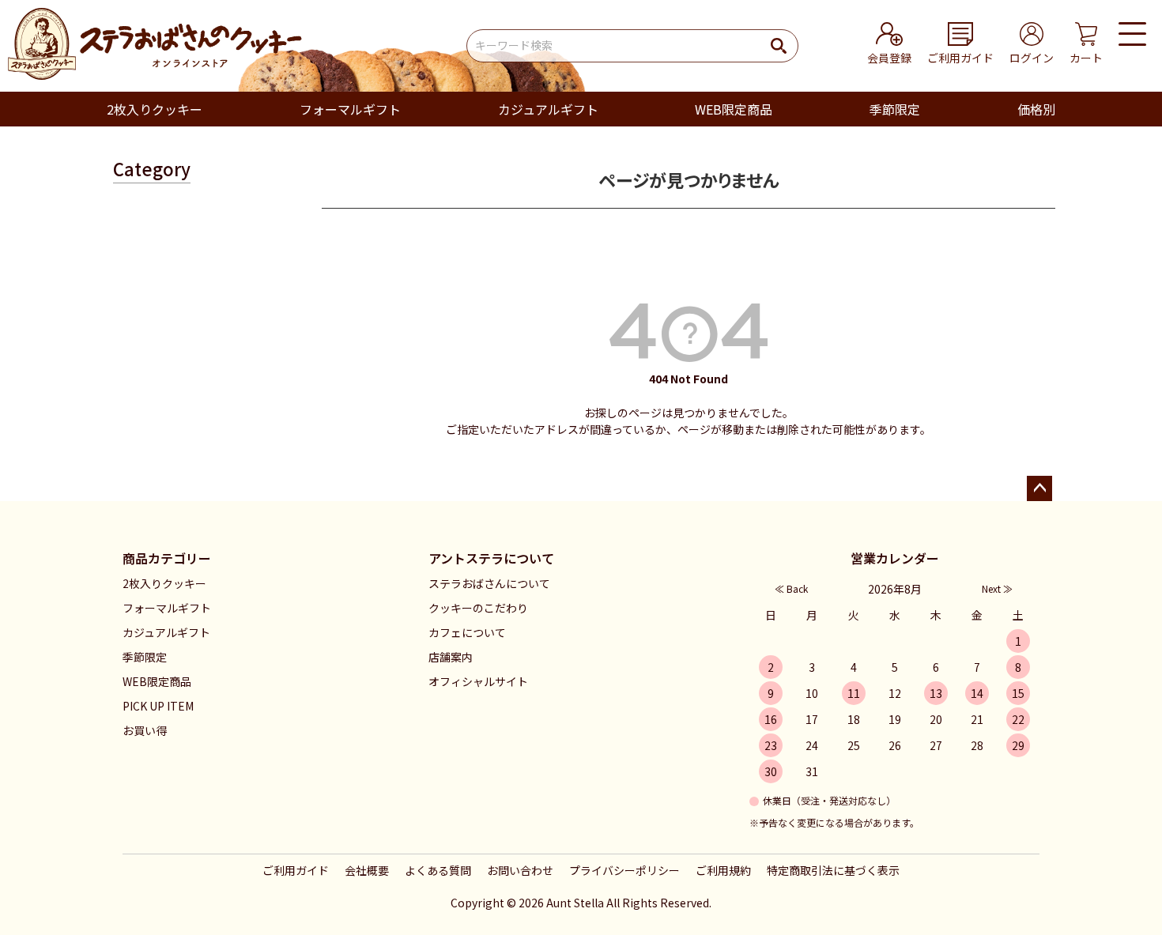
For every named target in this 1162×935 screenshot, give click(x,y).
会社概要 (367, 870)
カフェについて (467, 632)
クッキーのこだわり (478, 608)
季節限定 (895, 109)
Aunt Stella (575, 902)
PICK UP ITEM (158, 706)
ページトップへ (1039, 488)
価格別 (1036, 109)
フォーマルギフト (350, 109)
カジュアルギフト (548, 109)
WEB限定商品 (733, 109)
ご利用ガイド (295, 870)
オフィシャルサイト (478, 681)
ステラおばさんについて (489, 583)
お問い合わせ (520, 870)
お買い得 (145, 730)
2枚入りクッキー (154, 109)
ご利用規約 (723, 870)
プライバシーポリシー (624, 870)
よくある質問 (438, 870)
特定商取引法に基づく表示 (833, 870)
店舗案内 (450, 657)
